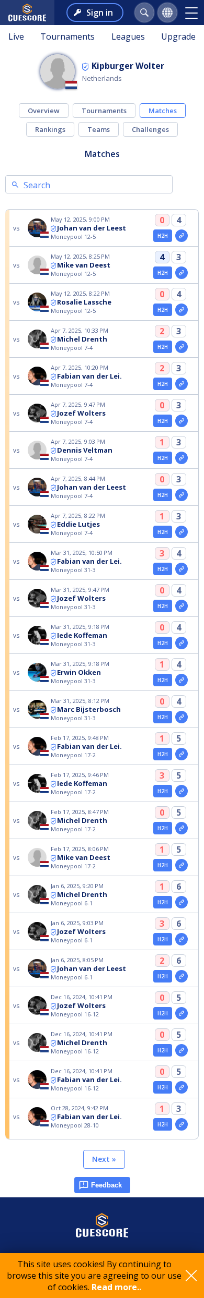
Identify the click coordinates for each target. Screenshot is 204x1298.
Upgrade (178, 36)
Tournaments (67, 36)
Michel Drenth (82, 339)
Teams (98, 129)
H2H (162, 235)
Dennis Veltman (84, 450)
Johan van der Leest (91, 228)
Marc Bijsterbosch (89, 709)
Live (16, 36)
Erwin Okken (79, 672)
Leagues (128, 36)
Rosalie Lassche (84, 302)
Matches (163, 110)
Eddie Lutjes (78, 524)
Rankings (50, 129)
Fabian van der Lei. (89, 376)
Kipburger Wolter (128, 65)
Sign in (99, 12)
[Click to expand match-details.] (181, 235)
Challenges (150, 129)
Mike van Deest (83, 265)
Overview (44, 110)
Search (37, 185)
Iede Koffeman (82, 635)
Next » (104, 1159)
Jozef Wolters (81, 413)
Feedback (106, 1185)
